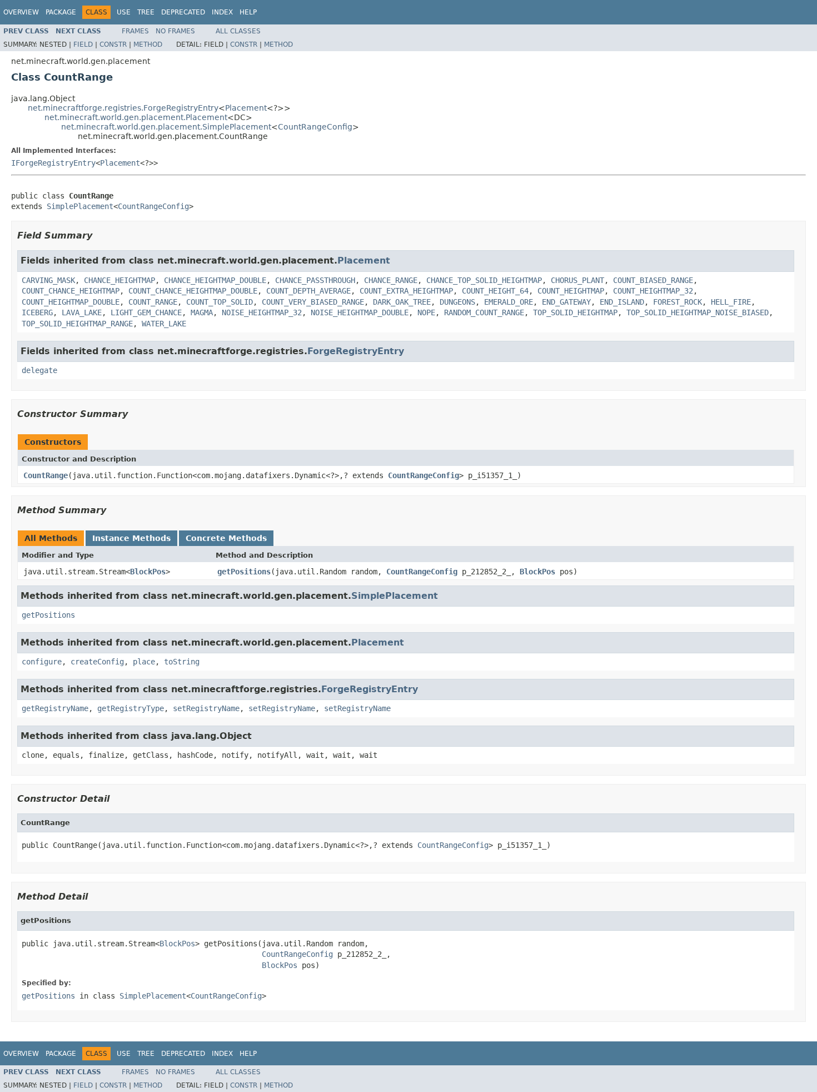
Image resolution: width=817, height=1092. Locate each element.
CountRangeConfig (315, 126)
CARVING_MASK (48, 280)
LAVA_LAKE (82, 312)
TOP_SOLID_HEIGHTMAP (575, 312)
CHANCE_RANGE (390, 280)
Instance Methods (131, 538)
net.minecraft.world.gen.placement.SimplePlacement (166, 126)
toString (182, 661)
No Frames (175, 31)
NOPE (426, 312)
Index (222, 12)
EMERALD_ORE (508, 301)
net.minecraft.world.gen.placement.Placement (135, 117)
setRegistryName (206, 708)
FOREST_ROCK (677, 301)
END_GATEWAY (566, 301)
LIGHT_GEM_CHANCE (146, 312)
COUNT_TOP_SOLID (219, 301)
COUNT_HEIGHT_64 (495, 290)
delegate (39, 370)
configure (42, 661)
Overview (21, 12)
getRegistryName (55, 708)
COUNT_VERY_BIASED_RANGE (313, 301)
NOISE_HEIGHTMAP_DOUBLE (360, 312)
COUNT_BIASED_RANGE (653, 280)
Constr (113, 44)
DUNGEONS (457, 301)
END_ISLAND (622, 301)
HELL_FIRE (731, 301)
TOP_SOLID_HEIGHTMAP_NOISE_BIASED (697, 312)
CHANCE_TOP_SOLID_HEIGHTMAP (484, 280)
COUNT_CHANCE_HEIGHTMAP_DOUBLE (192, 290)
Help (248, 12)
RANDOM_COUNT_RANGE (484, 312)
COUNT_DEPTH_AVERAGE (308, 290)
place (144, 661)
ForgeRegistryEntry (355, 351)
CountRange (45, 475)
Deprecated (183, 12)
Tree (146, 12)
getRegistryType (130, 708)
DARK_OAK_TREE (402, 301)
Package (61, 12)
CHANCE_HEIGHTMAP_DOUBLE (215, 280)
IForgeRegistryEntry (53, 162)
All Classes (238, 31)
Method (147, 44)
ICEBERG (37, 312)
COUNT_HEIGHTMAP (570, 290)
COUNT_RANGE (152, 301)
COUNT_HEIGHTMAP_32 (653, 290)
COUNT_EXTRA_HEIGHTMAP (406, 290)
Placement (246, 107)
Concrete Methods (226, 538)
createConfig (97, 661)
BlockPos (148, 571)
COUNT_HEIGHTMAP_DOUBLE (70, 301)
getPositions (244, 571)
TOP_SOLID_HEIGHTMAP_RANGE (77, 323)
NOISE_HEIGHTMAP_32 (262, 312)
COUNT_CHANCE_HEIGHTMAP (70, 290)
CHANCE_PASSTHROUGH (315, 280)
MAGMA (202, 312)
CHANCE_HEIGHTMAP (119, 280)
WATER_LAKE (164, 323)
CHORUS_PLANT (577, 280)
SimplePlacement (80, 206)
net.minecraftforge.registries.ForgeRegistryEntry (123, 107)
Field (83, 44)
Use (124, 12)
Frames (135, 31)
